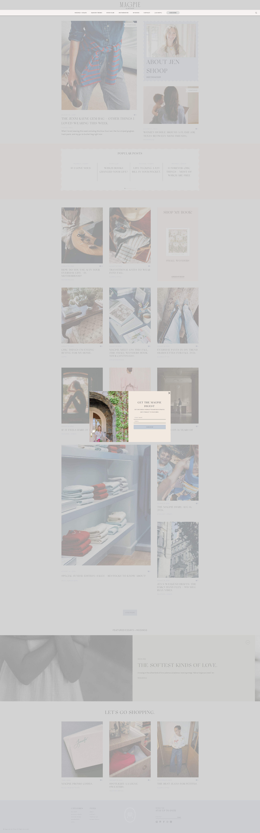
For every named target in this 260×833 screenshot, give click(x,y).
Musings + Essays (81, 12)
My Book (136, 12)
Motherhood (124, 12)
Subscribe (173, 12)
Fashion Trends (96, 12)
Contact (147, 12)
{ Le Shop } (158, 12)
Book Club (110, 12)
